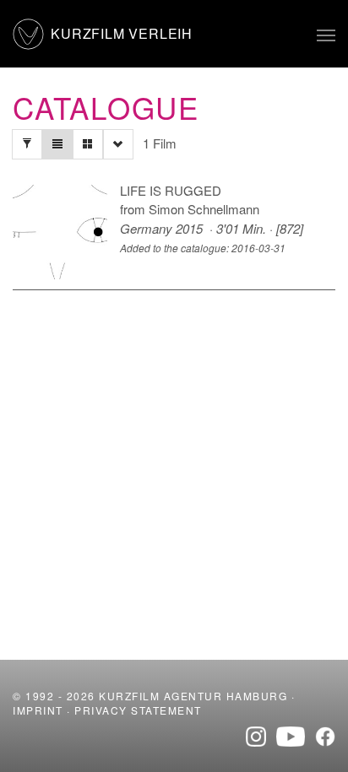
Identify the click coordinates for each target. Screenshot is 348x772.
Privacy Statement (138, 710)
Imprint (38, 710)
